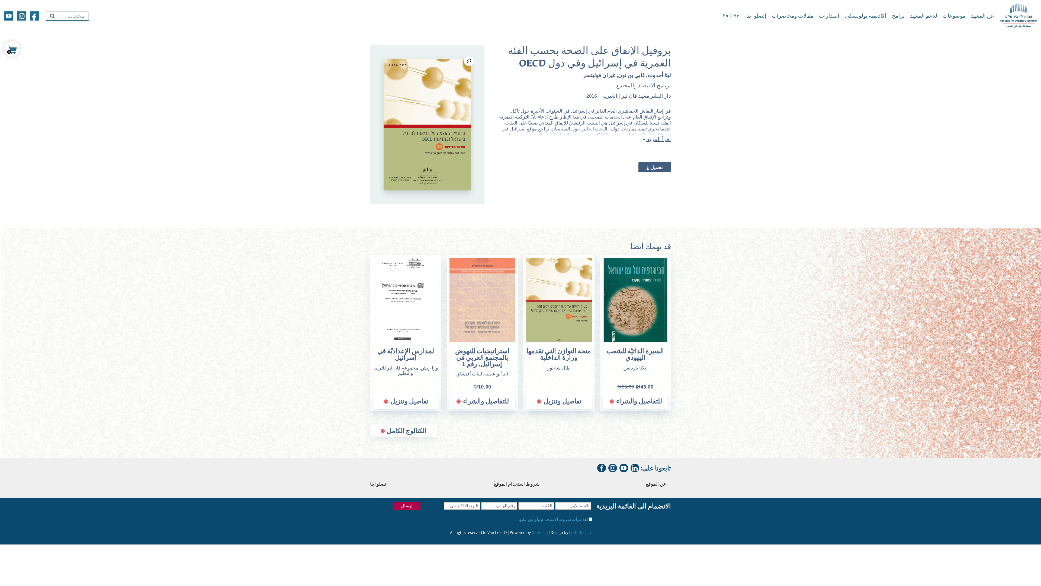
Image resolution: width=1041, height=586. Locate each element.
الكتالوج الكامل (405, 430)
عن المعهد (982, 16)
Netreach (540, 532)
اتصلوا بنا (379, 484)
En (725, 16)
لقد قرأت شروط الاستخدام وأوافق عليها (553, 519)
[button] (469, 61)
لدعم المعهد (923, 16)
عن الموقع (656, 484)
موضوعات (954, 16)
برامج (898, 16)
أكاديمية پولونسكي (865, 16)
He (736, 16)
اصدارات (829, 16)
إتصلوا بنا (756, 16)
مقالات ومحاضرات (793, 16)
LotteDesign (580, 532)
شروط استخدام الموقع (517, 484)
